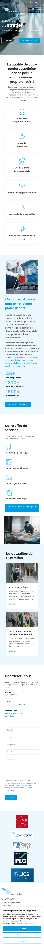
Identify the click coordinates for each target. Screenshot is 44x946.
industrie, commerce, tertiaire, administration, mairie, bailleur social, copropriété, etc (21, 363)
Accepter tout (22, 929)
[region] (22, 926)
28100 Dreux (10, 716)
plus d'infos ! (10, 40)
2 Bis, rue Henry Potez (14, 713)
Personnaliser (22, 935)
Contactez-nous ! (29, 40)
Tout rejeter (22, 941)
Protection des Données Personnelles (20, 789)
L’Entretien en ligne (18, 587)
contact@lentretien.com (15, 704)
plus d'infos (13, 604)
